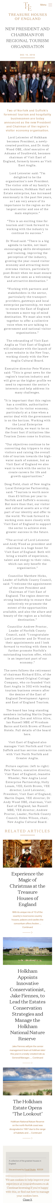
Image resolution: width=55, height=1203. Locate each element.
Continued (27, 927)
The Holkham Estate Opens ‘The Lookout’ (27, 1107)
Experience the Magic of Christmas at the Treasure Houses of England (27, 888)
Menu (43, 4)
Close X (27, 1199)
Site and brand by (22, 1169)
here (35, 1195)
